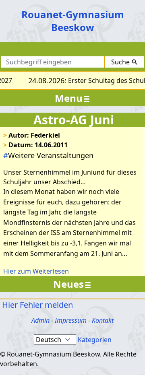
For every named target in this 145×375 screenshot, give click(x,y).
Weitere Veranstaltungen (48, 155)
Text (105, 50)
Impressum (71, 320)
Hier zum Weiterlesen (36, 271)
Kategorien (95, 339)
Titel (79, 50)
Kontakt (103, 320)
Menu (69, 98)
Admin (40, 320)
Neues (68, 284)
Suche (120, 62)
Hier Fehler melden (36, 304)
